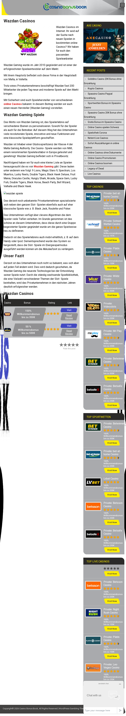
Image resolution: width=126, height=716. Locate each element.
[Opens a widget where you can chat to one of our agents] (103, 697)
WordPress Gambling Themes (73, 708)
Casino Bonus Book (28, 708)
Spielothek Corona (97, 132)
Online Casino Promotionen (102, 158)
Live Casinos (94, 174)
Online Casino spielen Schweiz (103, 127)
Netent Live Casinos (98, 138)
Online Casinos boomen (100, 163)
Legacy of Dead (96, 168)
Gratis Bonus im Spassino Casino (105, 122)
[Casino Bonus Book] (61, 10)
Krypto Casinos (95, 88)
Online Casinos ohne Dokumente (104, 152)
